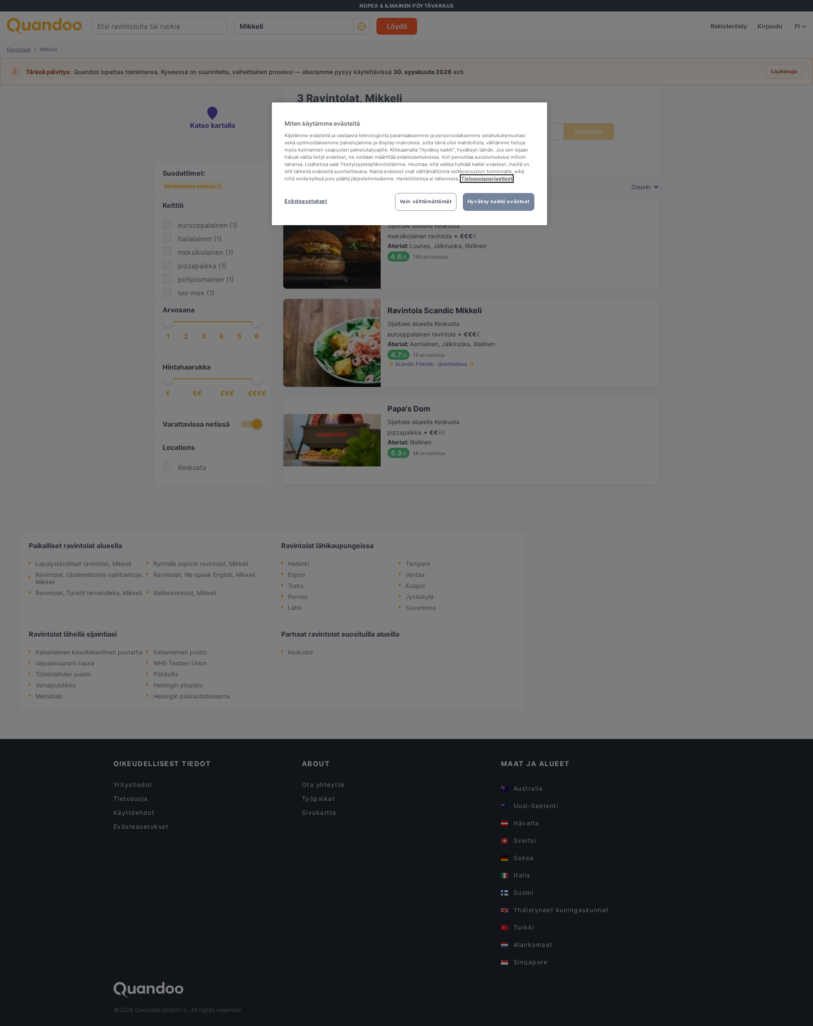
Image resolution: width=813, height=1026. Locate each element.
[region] (409, 163)
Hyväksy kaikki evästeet (498, 201)
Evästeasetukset (306, 201)
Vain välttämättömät (426, 201)
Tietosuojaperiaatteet (486, 179)
